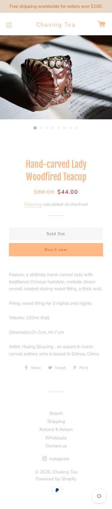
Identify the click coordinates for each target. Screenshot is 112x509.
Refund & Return (56, 429)
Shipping (33, 204)
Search (56, 413)
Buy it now (56, 249)
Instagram (59, 459)
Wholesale (56, 438)
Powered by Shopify (56, 479)
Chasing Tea (56, 25)
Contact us (56, 446)
